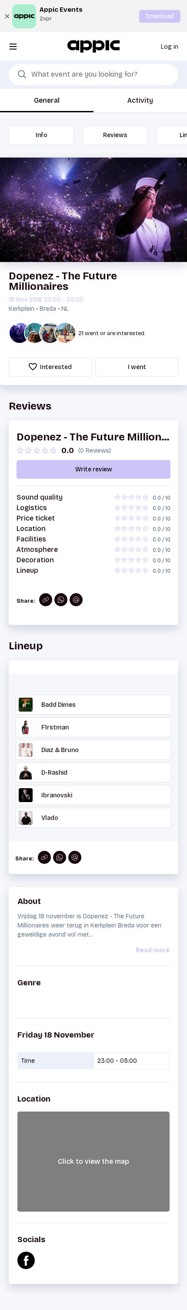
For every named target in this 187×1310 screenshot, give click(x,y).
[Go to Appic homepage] (93, 46)
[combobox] (93, 75)
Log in (169, 46)
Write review (93, 469)
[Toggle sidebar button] (13, 46)
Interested (55, 367)
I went (137, 367)
